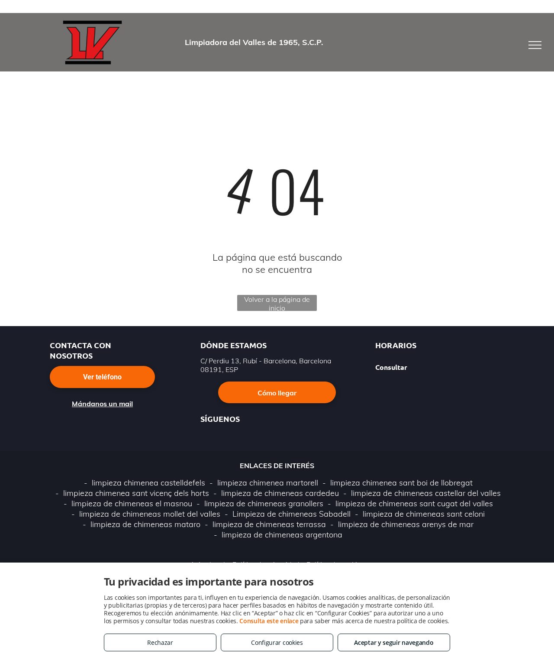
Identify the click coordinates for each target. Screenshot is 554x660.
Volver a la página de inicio (277, 303)
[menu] (535, 45)
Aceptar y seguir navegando (393, 642)
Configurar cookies (277, 642)
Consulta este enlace (268, 621)
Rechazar (160, 642)
